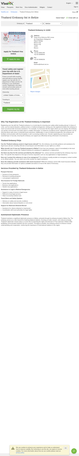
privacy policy (20, 452)
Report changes (35, 91)
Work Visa (19, 7)
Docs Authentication (31, 7)
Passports (10, 7)
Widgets (42, 7)
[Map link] (40, 78)
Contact (49, 7)
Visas (3, 7)
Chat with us (73, 18)
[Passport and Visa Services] (7, 3)
